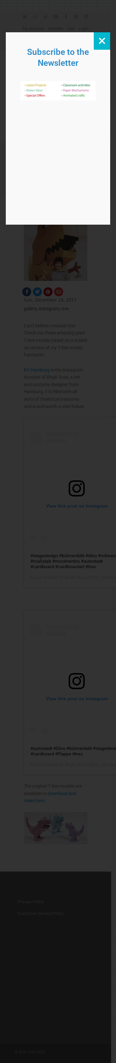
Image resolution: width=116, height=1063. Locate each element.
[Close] (102, 41)
